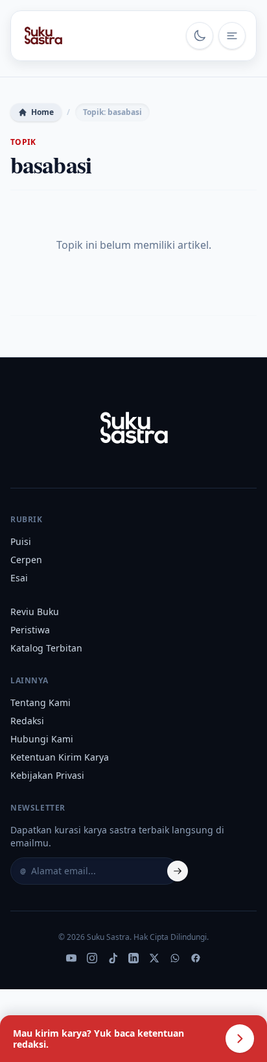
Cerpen (26, 559)
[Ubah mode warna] (199, 35)
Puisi (20, 541)
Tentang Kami (40, 702)
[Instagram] (92, 958)
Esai (19, 578)
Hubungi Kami (41, 739)
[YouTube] (71, 958)
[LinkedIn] (133, 958)
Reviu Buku (34, 611)
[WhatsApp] (175, 958)
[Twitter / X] (154, 958)
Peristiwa (30, 630)
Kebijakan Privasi (47, 775)
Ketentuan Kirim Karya (59, 757)
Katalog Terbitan (46, 648)
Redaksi (27, 720)
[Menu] (232, 35)
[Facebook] (196, 958)
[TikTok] (113, 958)
